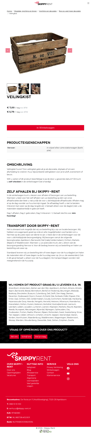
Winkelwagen (53, 370)
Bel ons (14, 337)
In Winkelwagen (45, 127)
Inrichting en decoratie (48, 11)
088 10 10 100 (14, 404)
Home (9, 11)
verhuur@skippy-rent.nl (19, 408)
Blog (29, 370)
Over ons (11, 370)
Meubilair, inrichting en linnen (25, 11)
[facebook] (68, 369)
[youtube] (68, 374)
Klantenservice (53, 375)
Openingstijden (14, 373)
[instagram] (68, 379)
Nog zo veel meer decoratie (70, 11)
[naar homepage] (45, 3)
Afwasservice (32, 373)
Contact (50, 373)
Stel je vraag (40, 337)
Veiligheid (31, 367)
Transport (31, 375)
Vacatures (11, 375)
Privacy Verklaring (55, 367)
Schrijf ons (26, 337)
